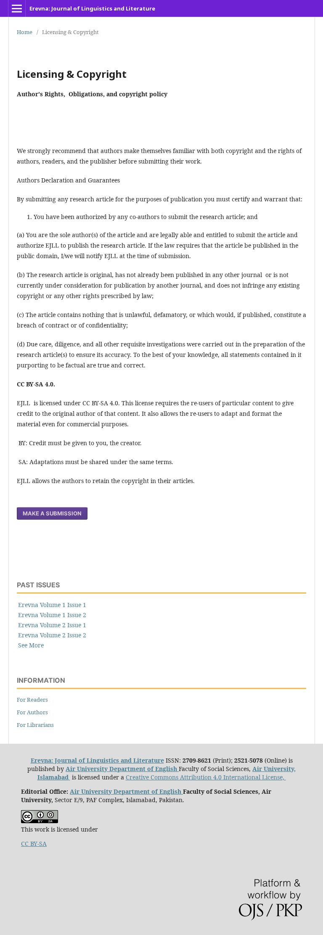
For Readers (32, 699)
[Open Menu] (16, 8)
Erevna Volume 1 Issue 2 (52, 615)
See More (31, 645)
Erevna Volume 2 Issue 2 (52, 635)
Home (24, 32)
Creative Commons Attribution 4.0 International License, (206, 777)
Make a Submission (52, 513)
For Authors (32, 712)
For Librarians (35, 725)
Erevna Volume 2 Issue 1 (52, 625)
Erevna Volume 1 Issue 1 (52, 605)
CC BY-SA (34, 844)
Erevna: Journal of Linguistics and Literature (92, 8)
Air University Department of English (122, 769)
